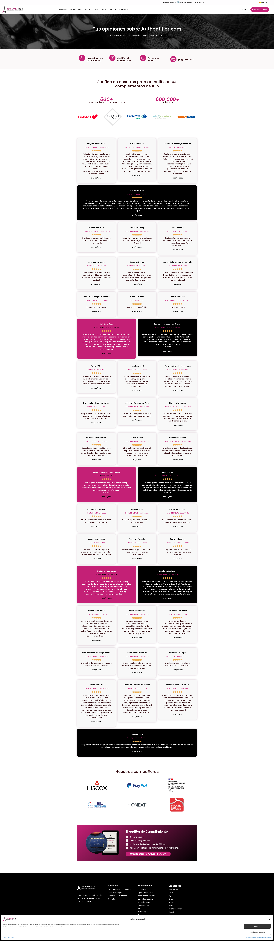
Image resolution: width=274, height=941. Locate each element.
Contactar (112, 9)
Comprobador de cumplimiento (70, 9)
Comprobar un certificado (117, 896)
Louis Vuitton (173, 889)
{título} (4, 937)
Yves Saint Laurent (175, 909)
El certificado (143, 889)
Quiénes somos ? (144, 905)
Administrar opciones (257, 932)
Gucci (171, 893)
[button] (270, 919)
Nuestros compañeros (146, 896)
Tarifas (96, 9)
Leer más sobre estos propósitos (264, 937)
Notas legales (143, 912)
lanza (171, 902)
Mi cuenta (111, 899)
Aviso (104, 9)
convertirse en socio (145, 899)
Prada (171, 905)
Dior (170, 896)
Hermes (171, 899)
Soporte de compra (115, 892)
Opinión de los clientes (146, 892)
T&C (139, 908)
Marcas (87, 9)
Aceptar (257, 926)
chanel (171, 912)
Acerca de (122, 9)
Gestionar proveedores (251, 937)
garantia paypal (144, 902)
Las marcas (175, 885)
